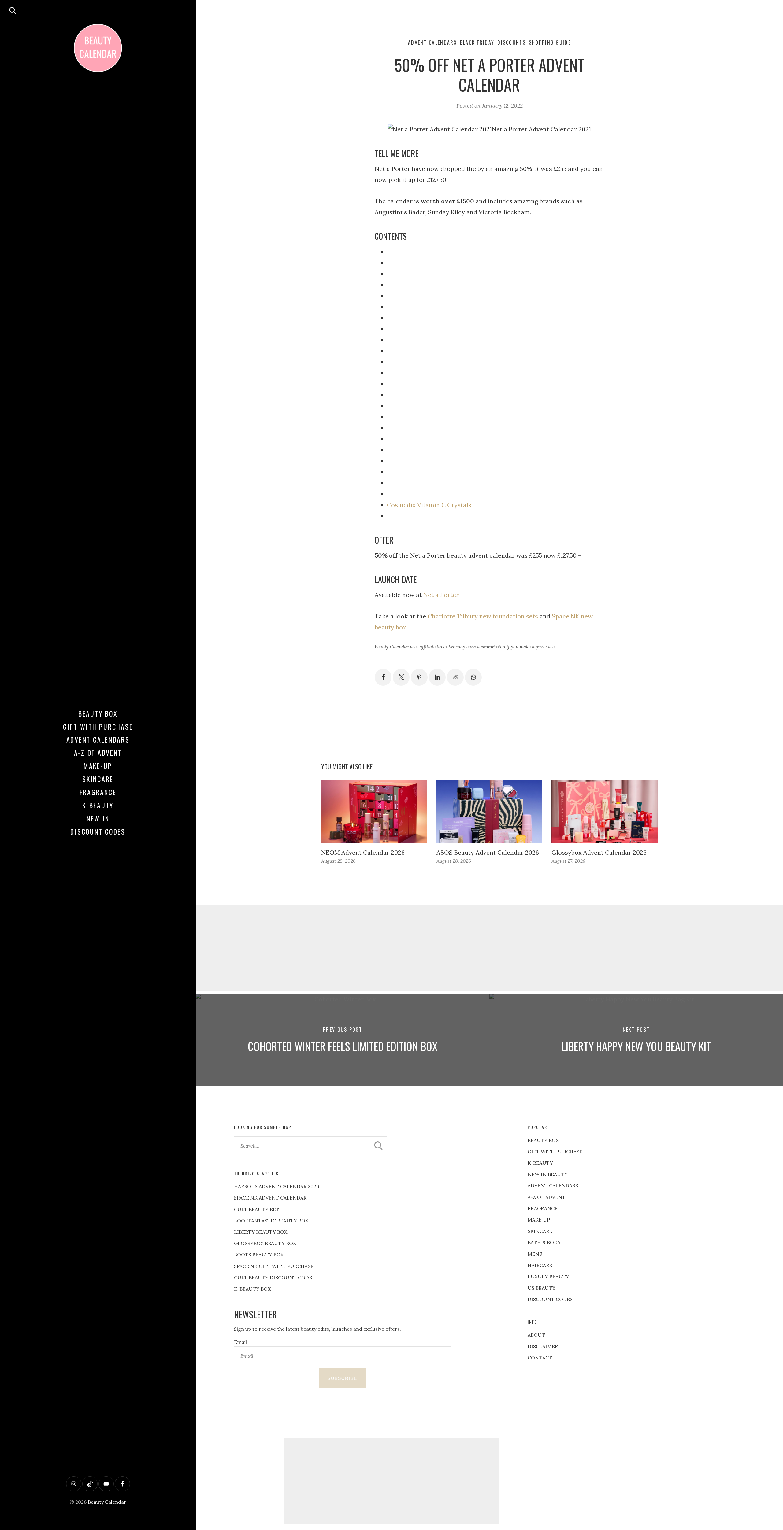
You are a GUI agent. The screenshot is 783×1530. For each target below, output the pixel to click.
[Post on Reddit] (455, 677)
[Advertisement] (489, 948)
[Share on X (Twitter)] (401, 677)
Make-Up (97, 766)
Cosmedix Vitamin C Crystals (429, 505)
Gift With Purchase (98, 727)
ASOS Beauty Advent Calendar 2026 (487, 852)
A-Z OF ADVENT (98, 753)
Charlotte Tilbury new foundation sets (483, 616)
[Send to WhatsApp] (473, 677)
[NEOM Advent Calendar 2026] (374, 811)
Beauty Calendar (107, 1502)
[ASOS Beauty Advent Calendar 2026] (489, 811)
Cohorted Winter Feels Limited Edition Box (342, 1046)
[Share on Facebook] (383, 677)
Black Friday (477, 42)
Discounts (511, 42)
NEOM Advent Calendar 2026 (363, 852)
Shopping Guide (550, 42)
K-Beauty (97, 805)
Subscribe (342, 1378)
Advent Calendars (98, 739)
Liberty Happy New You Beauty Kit (636, 1046)
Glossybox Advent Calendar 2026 (599, 852)
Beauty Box (98, 713)
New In (98, 818)
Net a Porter (441, 595)
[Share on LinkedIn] (437, 677)
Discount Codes (97, 831)
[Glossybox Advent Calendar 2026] (604, 811)
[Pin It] (419, 677)
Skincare (97, 779)
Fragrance (98, 792)
